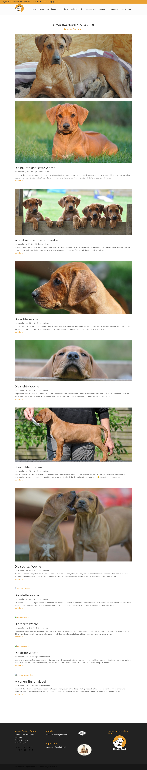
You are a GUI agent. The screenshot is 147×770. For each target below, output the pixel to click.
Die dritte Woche (26, 653)
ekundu (21, 172)
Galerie (74, 9)
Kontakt (102, 9)
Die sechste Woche (28, 566)
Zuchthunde (51, 9)
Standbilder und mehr (30, 467)
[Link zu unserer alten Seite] (120, 743)
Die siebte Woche (27, 386)
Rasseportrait (90, 9)
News (42, 9)
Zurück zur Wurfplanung (73, 29)
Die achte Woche (26, 319)
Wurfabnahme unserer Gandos (36, 240)
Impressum (115, 9)
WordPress (52, 767)
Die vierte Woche (27, 624)
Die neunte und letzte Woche (35, 168)
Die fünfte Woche (27, 595)
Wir (81, 9)
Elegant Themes (31, 767)
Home (34, 9)
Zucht (64, 9)
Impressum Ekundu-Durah (56, 747)
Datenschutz (127, 9)
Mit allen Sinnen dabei (30, 681)
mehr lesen (19, 180)
